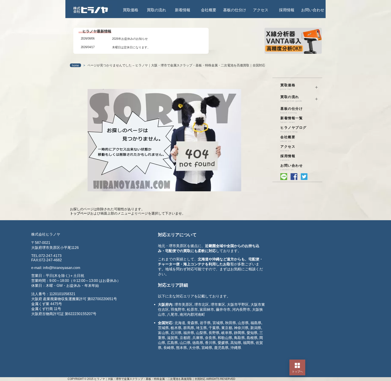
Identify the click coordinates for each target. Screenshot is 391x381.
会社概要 (208, 10)
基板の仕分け (234, 10)
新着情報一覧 (291, 119)
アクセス (260, 10)
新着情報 (182, 10)
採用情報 (286, 10)
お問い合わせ (312, 10)
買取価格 (130, 10)
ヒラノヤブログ (293, 129)
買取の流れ (156, 10)
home (75, 65)
